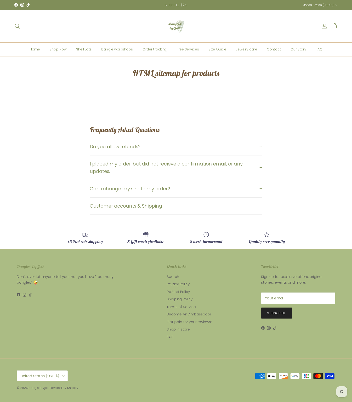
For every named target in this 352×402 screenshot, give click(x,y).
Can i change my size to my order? (130, 189)
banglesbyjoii (38, 388)
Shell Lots (84, 49)
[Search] (17, 26)
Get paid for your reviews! (189, 321)
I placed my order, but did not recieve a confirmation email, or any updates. (166, 168)
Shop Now (58, 49)
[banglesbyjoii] (176, 26)
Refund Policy (178, 291)
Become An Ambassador (189, 314)
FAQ (319, 49)
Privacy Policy (178, 283)
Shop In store (178, 329)
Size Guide (217, 49)
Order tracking (154, 49)
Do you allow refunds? (115, 146)
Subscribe (276, 313)
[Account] (323, 26)
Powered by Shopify (64, 388)
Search (173, 276)
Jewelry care (246, 49)
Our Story (298, 49)
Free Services (188, 49)
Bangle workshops (117, 49)
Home (35, 49)
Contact (274, 49)
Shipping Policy (180, 299)
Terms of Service (181, 306)
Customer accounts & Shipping (126, 206)
